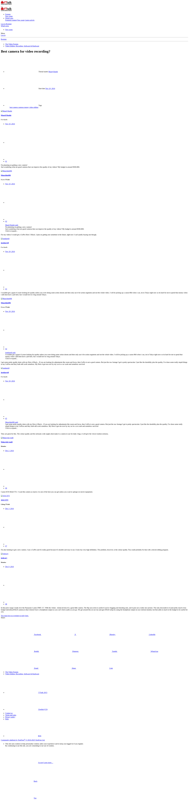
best (11, 107)
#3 (6, 289)
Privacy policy (10, 717)
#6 (6, 488)
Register (4, 39)
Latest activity (30, 20)
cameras (21, 107)
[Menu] (2, 6)
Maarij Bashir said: (11, 225)
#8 (6, 604)
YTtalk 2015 (42, 692)
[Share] (21, 142)
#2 (6, 221)
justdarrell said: (10, 353)
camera (15, 107)
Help (7, 719)
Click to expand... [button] (11, 231)
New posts (9, 16)
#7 (6, 546)
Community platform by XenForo (23, 740)
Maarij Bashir (53, 72)
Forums (7, 14)
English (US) (43, 709)
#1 (6, 161)
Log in (3, 35)
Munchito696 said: (11, 422)
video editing (33, 107)
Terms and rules (10, 715)
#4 (6, 349)
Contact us (9, 713)
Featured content (11, 20)
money (26, 107)
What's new (9, 18)
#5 (6, 418)
